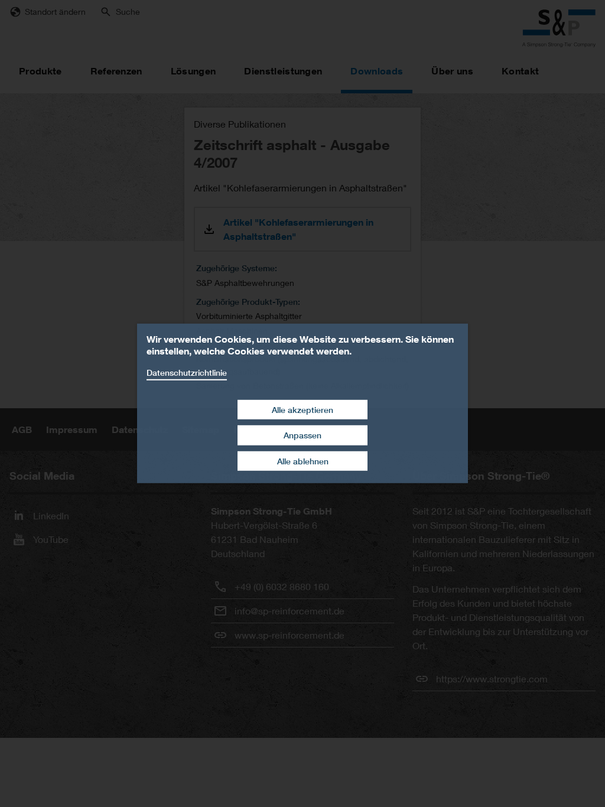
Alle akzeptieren (302, 409)
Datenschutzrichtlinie (187, 372)
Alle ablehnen (302, 461)
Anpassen (302, 435)
